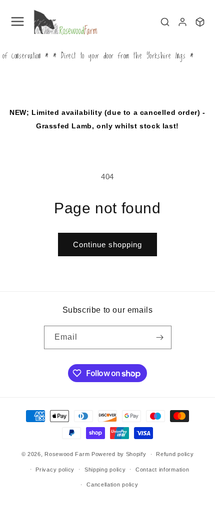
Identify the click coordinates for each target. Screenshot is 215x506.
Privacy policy (55, 470)
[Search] (165, 22)
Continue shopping (107, 244)
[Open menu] (17, 22)
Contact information (162, 470)
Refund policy (175, 454)
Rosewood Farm (67, 454)
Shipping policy (105, 470)
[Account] (183, 22)
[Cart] (200, 22)
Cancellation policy (112, 485)
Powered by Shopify (119, 454)
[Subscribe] (160, 337)
